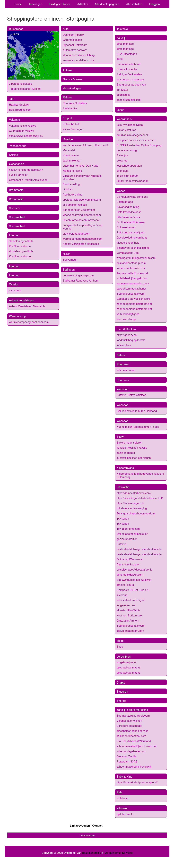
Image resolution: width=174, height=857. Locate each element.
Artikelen (82, 4)
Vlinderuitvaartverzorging (132, 508)
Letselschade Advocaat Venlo (134, 569)
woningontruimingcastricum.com (136, 258)
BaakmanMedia (91, 852)
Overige (68, 139)
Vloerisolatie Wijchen (129, 721)
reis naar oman (126, 370)
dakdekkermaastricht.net (131, 288)
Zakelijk (121, 38)
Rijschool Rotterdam (75, 45)
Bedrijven (69, 269)
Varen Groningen (73, 129)
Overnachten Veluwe (21, 131)
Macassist (69, 150)
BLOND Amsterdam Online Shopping (139, 145)
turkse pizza (124, 345)
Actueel (67, 70)
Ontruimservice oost (129, 212)
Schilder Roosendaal (129, 726)
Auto (65, 29)
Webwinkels (124, 119)
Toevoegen (35, 4)
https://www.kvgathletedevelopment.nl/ (140, 498)
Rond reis (123, 364)
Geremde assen (72, 40)
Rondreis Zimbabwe (75, 103)
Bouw (120, 436)
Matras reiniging (72, 171)
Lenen (120, 109)
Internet (14, 235)
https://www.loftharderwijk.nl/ (26, 136)
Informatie (123, 487)
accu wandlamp (126, 319)
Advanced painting (128, 207)
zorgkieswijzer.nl (126, 662)
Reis (119, 792)
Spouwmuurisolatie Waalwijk (134, 580)
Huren (66, 253)
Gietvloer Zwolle (126, 756)
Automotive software (75, 50)
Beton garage (125, 202)
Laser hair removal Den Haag (80, 165)
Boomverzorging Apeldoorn (133, 715)
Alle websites (134, 4)
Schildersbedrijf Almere (131, 222)
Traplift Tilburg (125, 585)
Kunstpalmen (71, 155)
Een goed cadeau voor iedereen (136, 140)
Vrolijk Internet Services (118, 852)
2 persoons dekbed (20, 84)
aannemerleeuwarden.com (133, 283)
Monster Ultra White (128, 610)
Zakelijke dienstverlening (132, 709)
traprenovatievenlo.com (131, 268)
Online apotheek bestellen (132, 534)
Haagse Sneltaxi (19, 104)
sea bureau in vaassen (130, 79)
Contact (97, 825)
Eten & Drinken (126, 329)
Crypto (121, 682)
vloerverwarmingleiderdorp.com (82, 215)
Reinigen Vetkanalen (129, 74)
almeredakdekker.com (130, 574)
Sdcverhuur (70, 259)
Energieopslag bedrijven (131, 84)
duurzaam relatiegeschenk (133, 135)
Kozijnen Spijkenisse (129, 615)
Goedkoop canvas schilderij (133, 299)
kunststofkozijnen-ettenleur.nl (134, 458)
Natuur (121, 355)
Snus (120, 646)
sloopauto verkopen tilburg (79, 55)
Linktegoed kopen (60, 4)
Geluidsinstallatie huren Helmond (137, 411)
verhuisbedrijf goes (128, 314)
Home (18, 4)
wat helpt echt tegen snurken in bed (138, 427)
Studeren (122, 691)
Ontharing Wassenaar (130, 559)
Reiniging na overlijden (130, 232)
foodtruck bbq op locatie (131, 340)
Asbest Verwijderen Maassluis (27, 306)
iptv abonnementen (128, 529)
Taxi (11, 98)
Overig (13, 284)
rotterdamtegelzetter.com (131, 751)
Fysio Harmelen (18, 175)
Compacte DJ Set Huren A (133, 590)
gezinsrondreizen (127, 539)
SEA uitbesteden (127, 54)
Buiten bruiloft (71, 124)
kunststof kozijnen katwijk (132, 447)
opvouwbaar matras (128, 667)
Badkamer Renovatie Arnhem (80, 280)
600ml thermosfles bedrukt (132, 181)
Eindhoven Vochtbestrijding (133, 248)
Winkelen (122, 808)
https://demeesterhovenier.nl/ (134, 493)
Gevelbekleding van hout (132, 237)
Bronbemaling (71, 184)
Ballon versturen (126, 130)
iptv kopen (123, 518)
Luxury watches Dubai (130, 125)
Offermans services (128, 217)
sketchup (122, 160)
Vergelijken (123, 656)
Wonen (121, 191)
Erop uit (68, 118)
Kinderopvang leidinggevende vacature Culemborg (140, 475)
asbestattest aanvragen (131, 600)
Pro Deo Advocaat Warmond (134, 741)
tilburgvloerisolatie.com (130, 293)
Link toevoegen (80, 825)
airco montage (125, 44)
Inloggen (154, 4)
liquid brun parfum (127, 176)
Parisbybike (70, 108)
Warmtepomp (17, 316)
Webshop (122, 389)
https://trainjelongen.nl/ (130, 503)
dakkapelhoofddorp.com (131, 263)
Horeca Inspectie (127, 69)
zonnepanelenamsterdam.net (134, 304)
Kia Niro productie (20, 246)
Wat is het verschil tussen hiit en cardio (86, 145)
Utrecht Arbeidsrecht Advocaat (81, 220)
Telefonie (122, 29)
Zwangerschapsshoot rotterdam (136, 513)
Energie (121, 700)
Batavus (121, 544)
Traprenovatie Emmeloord (132, 273)
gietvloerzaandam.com (76, 233)
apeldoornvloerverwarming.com (82, 199)
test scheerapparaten (129, 165)
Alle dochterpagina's (107, 4)
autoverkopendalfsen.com (78, 60)
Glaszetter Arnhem (128, 620)
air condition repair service (132, 731)
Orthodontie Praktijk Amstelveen (28, 180)
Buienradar (16, 29)
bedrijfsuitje (123, 95)
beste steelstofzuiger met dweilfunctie (139, 549)
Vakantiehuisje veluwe (22, 126)
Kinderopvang (125, 467)
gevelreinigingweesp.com (78, 275)
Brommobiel (16, 190)
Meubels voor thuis (128, 242)
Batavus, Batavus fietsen (131, 395)
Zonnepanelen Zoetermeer (79, 210)
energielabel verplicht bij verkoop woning (82, 226)
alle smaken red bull (75, 205)
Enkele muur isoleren (129, 442)
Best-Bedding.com (20, 110)
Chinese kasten (126, 227)
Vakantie (14, 119)
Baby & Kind (124, 776)
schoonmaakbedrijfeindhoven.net (136, 746)
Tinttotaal (122, 89)
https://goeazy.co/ (127, 335)
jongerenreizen (126, 605)
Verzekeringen (72, 88)
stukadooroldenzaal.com (131, 736)
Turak (120, 59)
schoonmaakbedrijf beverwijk (134, 766)
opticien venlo (125, 814)
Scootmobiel (17, 217)
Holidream (123, 798)
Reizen (67, 97)
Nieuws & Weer (72, 79)
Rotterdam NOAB (127, 761)
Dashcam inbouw (73, 35)
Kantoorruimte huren (129, 64)
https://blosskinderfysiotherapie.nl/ (137, 782)
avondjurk (15, 290)
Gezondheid (16, 164)
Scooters (14, 208)
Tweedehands (17, 145)
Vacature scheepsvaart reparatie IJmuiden (82, 177)
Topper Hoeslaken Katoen (25, 89)
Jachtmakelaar (71, 160)
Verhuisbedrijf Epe (128, 253)
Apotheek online (72, 194)
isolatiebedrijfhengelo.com (132, 278)
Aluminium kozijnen (128, 564)
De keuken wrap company (132, 197)
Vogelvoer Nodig (127, 150)
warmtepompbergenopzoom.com (29, 322)
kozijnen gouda (126, 453)
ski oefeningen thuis (21, 241)
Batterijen (122, 155)
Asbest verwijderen (21, 300)
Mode (120, 640)
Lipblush (68, 189)
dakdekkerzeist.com (129, 100)
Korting (13, 154)
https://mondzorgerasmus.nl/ (26, 170)
